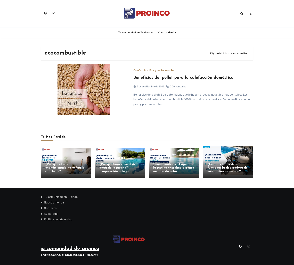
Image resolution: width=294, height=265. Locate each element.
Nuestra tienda (167, 32)
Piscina (103, 158)
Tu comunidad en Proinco (134, 32)
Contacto (50, 208)
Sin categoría (117, 158)
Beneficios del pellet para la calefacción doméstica (183, 78)
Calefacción (140, 70)
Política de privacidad (58, 219)
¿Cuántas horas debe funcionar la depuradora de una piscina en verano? (227, 168)
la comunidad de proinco (70, 248)
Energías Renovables (162, 70)
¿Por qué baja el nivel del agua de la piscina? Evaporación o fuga (118, 168)
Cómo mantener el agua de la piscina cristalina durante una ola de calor (173, 168)
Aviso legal (51, 213)
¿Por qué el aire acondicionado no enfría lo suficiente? (65, 168)
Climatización (53, 158)
